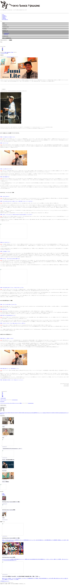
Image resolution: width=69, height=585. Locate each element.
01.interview (3, 15)
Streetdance (44, 412)
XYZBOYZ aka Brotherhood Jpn (60, 412)
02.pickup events (4, 16)
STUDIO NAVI (4, 18)
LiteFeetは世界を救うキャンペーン (36, 412)
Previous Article (3, 398)
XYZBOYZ (53, 412)
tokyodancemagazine (10, 56)
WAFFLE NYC (48, 412)
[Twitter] (2, 393)
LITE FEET (16, 412)
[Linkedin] (2, 394)
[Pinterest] (2, 395)
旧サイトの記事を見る (5, 19)
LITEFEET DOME (21, 412)
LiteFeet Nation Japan (27, 412)
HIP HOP (9, 412)
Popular (3, 494)
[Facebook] (2, 392)
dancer (6, 412)
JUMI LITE (12, 412)
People (12, 52)
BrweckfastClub (2, 412)
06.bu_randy (6, 34)
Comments (3, 495)
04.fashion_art (5, 30)
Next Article (2, 401)
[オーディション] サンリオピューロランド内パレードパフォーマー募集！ (11, 403)
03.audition (4, 28)
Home (3, 14)
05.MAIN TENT (6, 33)
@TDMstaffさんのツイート (4, 581)
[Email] (2, 396)
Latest (3, 493)
